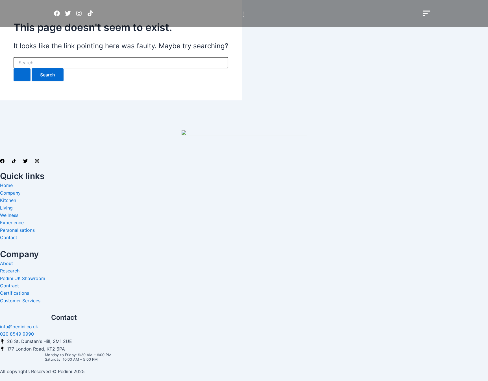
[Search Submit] (22, 74)
